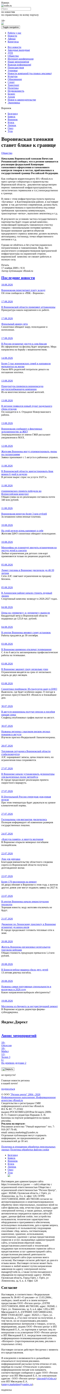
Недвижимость (16, 91)
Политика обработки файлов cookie (29, 1149)
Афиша (12, 38)
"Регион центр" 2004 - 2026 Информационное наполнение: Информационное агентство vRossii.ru (28, 1097)
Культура (12, 76)
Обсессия (6, 1044)
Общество (13, 56)
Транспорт (13, 85)
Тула (10, 131)
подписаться (8, 1089)
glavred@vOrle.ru (46, 1378)
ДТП (10, 53)
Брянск (11, 116)
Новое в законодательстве (22, 99)
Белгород (13, 113)
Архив (11, 96)
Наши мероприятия (18, 61)
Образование (15, 79)
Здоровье (13, 70)
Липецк (12, 125)
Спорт (11, 82)
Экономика (14, 102)
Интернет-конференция (20, 58)
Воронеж (13, 119)
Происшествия (16, 67)
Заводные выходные (19, 50)
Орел (10, 128)
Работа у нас (14, 32)
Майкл (5, 1050)
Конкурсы (13, 41)
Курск (11, 122)
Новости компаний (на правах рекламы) (30, 73)
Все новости (14, 47)
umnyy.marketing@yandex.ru (17, 1384)
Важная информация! (19, 64)
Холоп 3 (5, 1055)
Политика (13, 88)
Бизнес (11, 93)
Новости (12, 35)
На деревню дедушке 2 (13, 1061)
